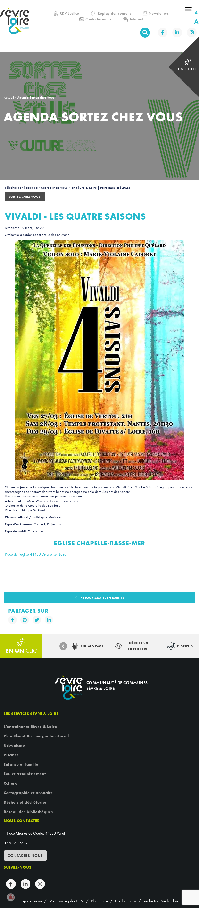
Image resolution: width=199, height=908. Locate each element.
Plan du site (99, 901)
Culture (10, 783)
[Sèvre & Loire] (68, 687)
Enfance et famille (21, 764)
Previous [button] (63, 646)
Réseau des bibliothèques (28, 811)
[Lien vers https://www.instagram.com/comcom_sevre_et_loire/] (192, 32)
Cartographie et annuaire (28, 792)
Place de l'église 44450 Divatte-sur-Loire (35, 554)
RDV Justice (69, 13)
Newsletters (159, 13)
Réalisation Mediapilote (160, 901)
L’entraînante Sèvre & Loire (30, 726)
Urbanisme (14, 745)
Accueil (13, 4)
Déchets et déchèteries (25, 802)
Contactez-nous (98, 19)
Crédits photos (125, 901)
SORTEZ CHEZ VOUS (24, 196)
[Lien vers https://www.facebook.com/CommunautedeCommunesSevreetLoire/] (162, 32)
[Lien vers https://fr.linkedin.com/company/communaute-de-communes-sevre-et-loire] (177, 32)
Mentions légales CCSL (66, 901)
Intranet (136, 19)
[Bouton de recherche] (145, 32)
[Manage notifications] (11, 897)
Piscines (11, 754)
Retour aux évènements (102, 597)
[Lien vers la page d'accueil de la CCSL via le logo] (16, 26)
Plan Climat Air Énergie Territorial (36, 735)
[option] (87, 646)
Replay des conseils (114, 13)
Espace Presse (31, 901)
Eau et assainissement (25, 773)
